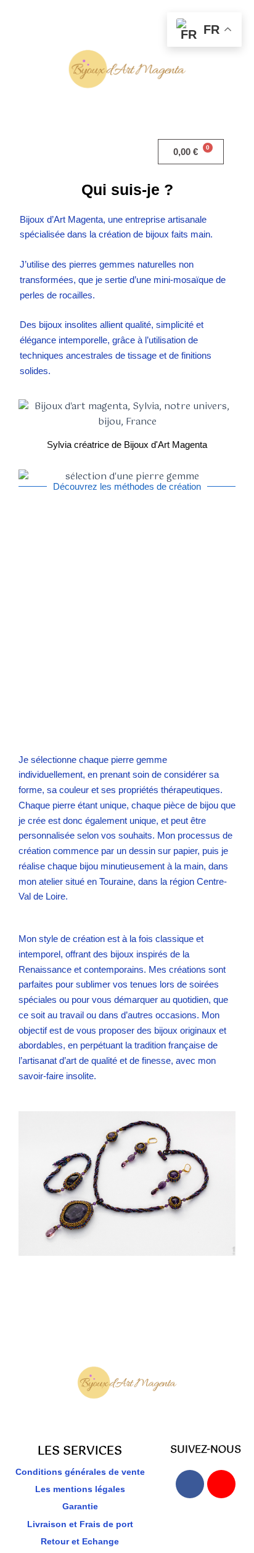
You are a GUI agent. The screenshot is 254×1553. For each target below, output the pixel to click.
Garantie (80, 1506)
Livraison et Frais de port (80, 1524)
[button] (63, 151)
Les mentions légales (80, 1489)
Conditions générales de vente (80, 1472)
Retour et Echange (80, 1541)
